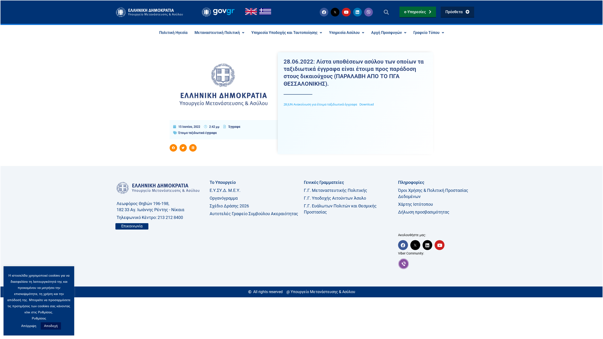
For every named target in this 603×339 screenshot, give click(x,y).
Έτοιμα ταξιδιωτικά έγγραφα (197, 133)
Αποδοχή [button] (51, 326)
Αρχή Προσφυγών (386, 32)
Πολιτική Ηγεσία (173, 32)
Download (366, 104)
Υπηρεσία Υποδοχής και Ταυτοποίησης (284, 32)
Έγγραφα (234, 127)
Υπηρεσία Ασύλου (344, 32)
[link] (443, 263)
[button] (386, 12)
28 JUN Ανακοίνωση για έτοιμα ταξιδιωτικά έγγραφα (320, 104)
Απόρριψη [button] (28, 326)
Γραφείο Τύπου (426, 32)
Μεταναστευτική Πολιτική (217, 32)
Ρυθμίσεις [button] (39, 318)
